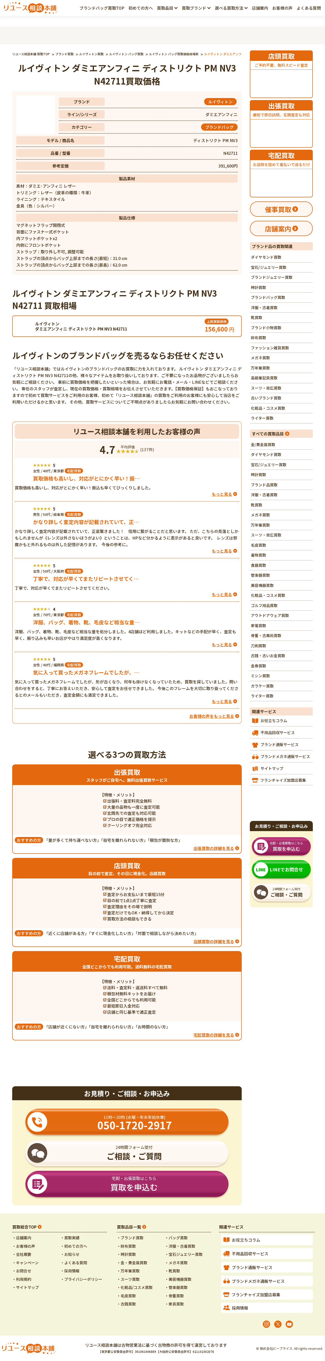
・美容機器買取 (178, 1279)
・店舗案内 (21, 1237)
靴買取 (256, 317)
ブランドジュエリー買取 (271, 277)
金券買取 (258, 665)
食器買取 (258, 565)
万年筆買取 (260, 367)
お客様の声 (282, 8)
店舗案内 (260, 8)
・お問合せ (21, 1270)
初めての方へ (140, 8)
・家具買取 (174, 1304)
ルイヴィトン (220, 102)
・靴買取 (172, 1270)
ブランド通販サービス (280, 744)
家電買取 (258, 625)
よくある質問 (309, 8)
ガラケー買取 (262, 686)
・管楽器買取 (176, 1287)
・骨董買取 (174, 1295)
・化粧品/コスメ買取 (135, 1287)
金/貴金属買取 (263, 444)
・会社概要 (21, 1254)
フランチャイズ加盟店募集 (283, 780)
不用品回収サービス (278, 732)
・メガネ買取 (176, 1262)
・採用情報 (69, 1270)
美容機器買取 (262, 585)
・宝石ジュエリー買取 (184, 1254)
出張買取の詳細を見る (213, 848)
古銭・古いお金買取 (268, 655)
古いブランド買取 (266, 398)
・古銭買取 (126, 1304)
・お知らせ (69, 1254)
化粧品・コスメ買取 (268, 408)
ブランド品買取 (264, 484)
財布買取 (258, 337)
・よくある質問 (73, 1262)
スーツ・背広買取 (266, 388)
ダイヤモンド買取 (266, 257)
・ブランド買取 (130, 1237)
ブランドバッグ (219, 127)
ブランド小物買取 (266, 327)
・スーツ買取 (128, 1279)
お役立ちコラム (274, 720)
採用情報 (240, 1308)
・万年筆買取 (128, 1270)
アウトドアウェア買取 (270, 615)
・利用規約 (21, 1279)
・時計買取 (126, 1254)
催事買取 (278, 209)
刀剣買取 (258, 645)
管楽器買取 (260, 575)
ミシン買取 (260, 675)
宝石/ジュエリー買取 (268, 267)
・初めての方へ (73, 1246)
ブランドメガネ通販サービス (285, 756)
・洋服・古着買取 (180, 1246)
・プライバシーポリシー (81, 1279)
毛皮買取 (258, 545)
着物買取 (258, 555)
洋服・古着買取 (264, 307)
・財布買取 (126, 1246)
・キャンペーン (25, 1262)
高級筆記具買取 (264, 377)
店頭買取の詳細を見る (213, 941)
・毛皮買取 (126, 1295)
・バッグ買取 (176, 1237)
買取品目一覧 (129, 1227)
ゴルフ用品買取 (264, 605)
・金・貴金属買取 (132, 1262)
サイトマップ (272, 768)
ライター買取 (262, 418)
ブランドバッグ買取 (268, 297)
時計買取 (258, 287)
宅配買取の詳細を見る (213, 1035)
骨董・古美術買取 (266, 635)
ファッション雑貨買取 (270, 347)
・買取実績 (69, 1237)
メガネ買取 (260, 357)
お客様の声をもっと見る (211, 716)
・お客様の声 (23, 1246)
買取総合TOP (24, 1227)
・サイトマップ (25, 1287)
